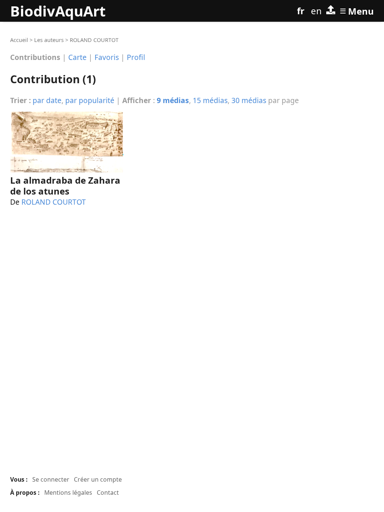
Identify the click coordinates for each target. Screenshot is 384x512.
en (316, 10)
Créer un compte (98, 479)
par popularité (89, 100)
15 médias (210, 100)
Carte (77, 57)
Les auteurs (49, 39)
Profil (136, 57)
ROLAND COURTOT (53, 202)
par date (47, 100)
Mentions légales (68, 492)
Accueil (19, 39)
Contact (108, 492)
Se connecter (50, 479)
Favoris (106, 57)
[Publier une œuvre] (330, 11)
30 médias (248, 100)
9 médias (173, 100)
